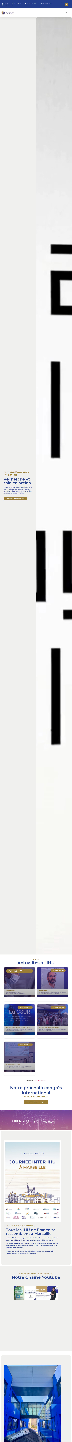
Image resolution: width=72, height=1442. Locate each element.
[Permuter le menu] (66, 13)
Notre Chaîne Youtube (36, 1277)
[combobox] (63, 4)
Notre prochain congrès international (36, 1090)
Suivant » (43, 1080)
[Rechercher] (66, 4)
